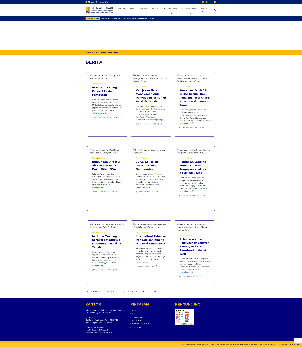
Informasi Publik (170, 9)
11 (120, 291)
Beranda (121, 9)
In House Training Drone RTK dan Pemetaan (104, 91)
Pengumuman (137, 317)
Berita (110, 52)
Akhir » (154, 291)
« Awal (108, 291)
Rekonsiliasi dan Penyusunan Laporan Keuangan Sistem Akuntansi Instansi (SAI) (194, 246)
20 (143, 291)
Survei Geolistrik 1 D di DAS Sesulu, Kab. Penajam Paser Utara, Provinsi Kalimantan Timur (194, 98)
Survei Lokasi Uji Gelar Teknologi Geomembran (147, 165)
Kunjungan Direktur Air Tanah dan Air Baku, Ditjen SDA (106, 165)
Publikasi (143, 9)
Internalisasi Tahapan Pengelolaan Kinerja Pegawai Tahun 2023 (151, 240)
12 (124, 291)
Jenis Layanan (137, 320)
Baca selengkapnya (154, 119)
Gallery (155, 9)
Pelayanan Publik (189, 9)
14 (132, 291)
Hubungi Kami (204, 10)
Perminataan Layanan (140, 324)
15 (136, 291)
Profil (132, 9)
